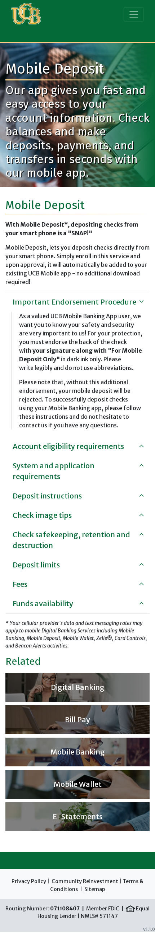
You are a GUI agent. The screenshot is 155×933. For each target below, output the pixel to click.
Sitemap (94, 889)
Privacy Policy (29, 881)
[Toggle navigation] (134, 14)
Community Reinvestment (85, 881)
